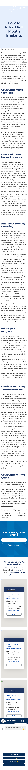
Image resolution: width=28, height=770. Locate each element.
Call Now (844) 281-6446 (13, 595)
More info (14, 614)
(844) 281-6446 (15, 545)
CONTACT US (14, 540)
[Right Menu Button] (24, 8)
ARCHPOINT (5, 210)
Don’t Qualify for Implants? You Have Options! (20, 513)
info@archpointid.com (14, 598)
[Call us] (20, 8)
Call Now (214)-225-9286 (13, 696)
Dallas (14, 570)
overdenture (5, 120)
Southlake (7, 570)
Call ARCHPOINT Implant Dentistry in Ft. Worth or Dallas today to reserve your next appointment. (14, 503)
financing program (7, 259)
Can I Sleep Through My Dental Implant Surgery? (7, 514)
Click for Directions (13, 610)
